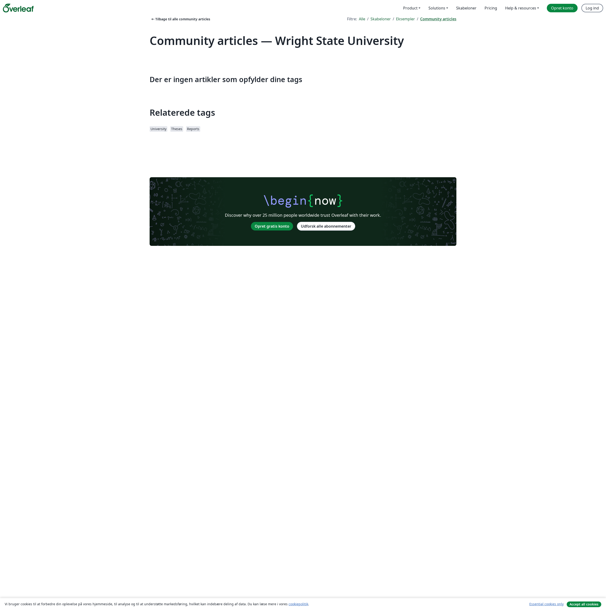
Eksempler (405, 19)
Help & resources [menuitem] (520, 8)
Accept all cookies (584, 604)
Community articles (438, 19)
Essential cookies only (546, 604)
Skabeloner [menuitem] (466, 8)
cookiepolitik (298, 604)
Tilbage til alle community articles (180, 19)
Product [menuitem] (410, 8)
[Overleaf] (18, 8)
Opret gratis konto (272, 226)
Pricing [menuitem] (491, 8)
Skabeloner (380, 19)
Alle (362, 19)
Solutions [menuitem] (436, 8)
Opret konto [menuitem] (562, 8)
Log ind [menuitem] (592, 8)
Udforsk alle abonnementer (326, 226)
